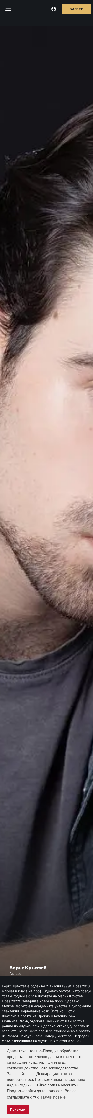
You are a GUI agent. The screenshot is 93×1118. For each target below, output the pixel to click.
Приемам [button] (17, 1109)
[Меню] (8, 9)
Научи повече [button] (53, 1097)
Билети (76, 9)
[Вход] (53, 9)
